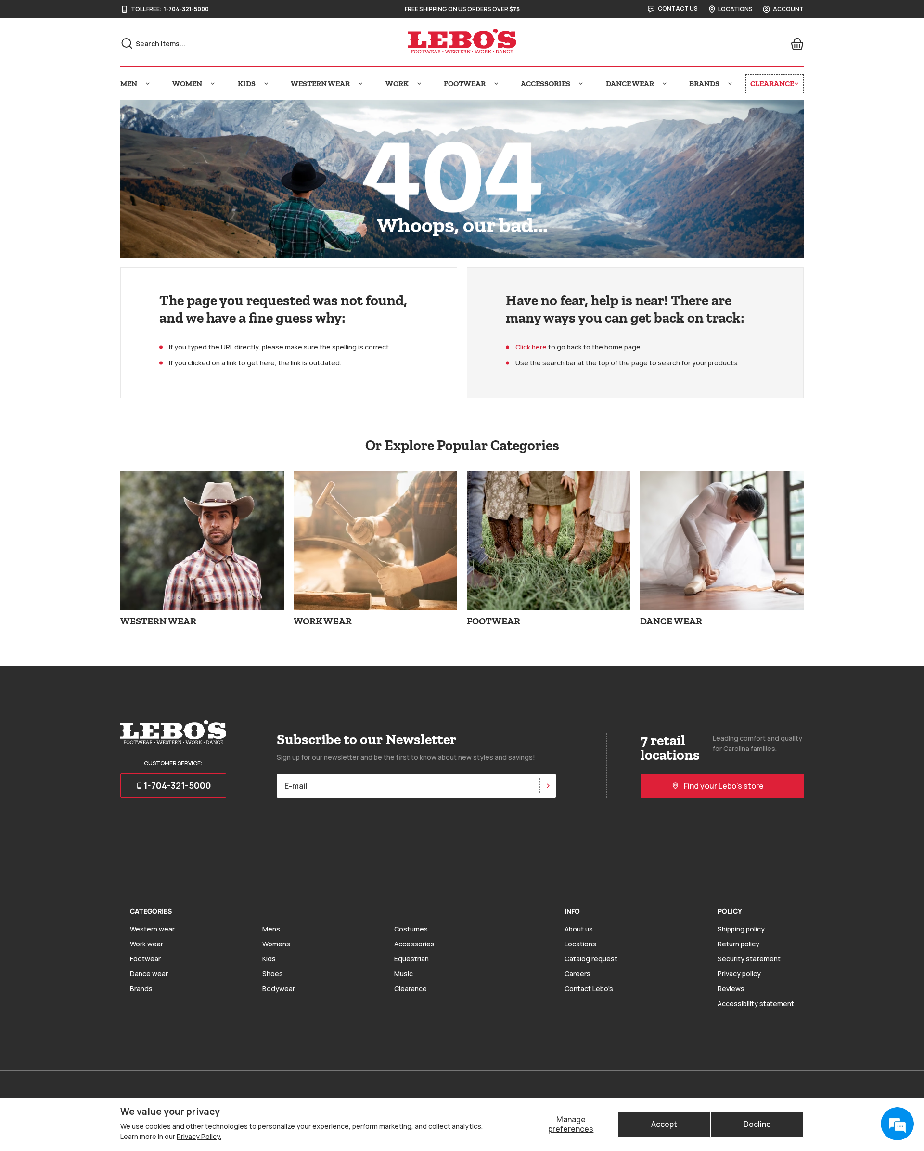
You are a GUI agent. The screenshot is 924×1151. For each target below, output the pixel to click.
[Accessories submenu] (581, 84)
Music (403, 973)
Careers (577, 973)
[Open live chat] (897, 1124)
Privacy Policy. (199, 1136)
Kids (269, 958)
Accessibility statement (756, 1003)
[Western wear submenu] (360, 84)
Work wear (146, 943)
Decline (757, 1124)
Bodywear (278, 988)
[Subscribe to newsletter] (547, 785)
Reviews (731, 988)
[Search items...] (127, 43)
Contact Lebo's (589, 988)
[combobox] (226, 43)
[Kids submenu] (266, 84)
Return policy (738, 943)
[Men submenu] (148, 84)
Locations (580, 943)
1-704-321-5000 (186, 9)
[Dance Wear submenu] (664, 84)
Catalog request (591, 958)
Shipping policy (741, 928)
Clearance (410, 988)
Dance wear (149, 973)
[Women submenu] (212, 84)
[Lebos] (462, 41)
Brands (141, 988)
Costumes (411, 928)
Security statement (749, 958)
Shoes (272, 973)
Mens (271, 928)
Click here (531, 346)
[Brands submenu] (730, 84)
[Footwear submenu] (496, 84)
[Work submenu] (419, 84)
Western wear (152, 928)
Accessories (414, 943)
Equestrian (411, 958)
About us (579, 928)
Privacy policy (739, 973)
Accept (664, 1124)
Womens (276, 943)
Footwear (145, 958)
